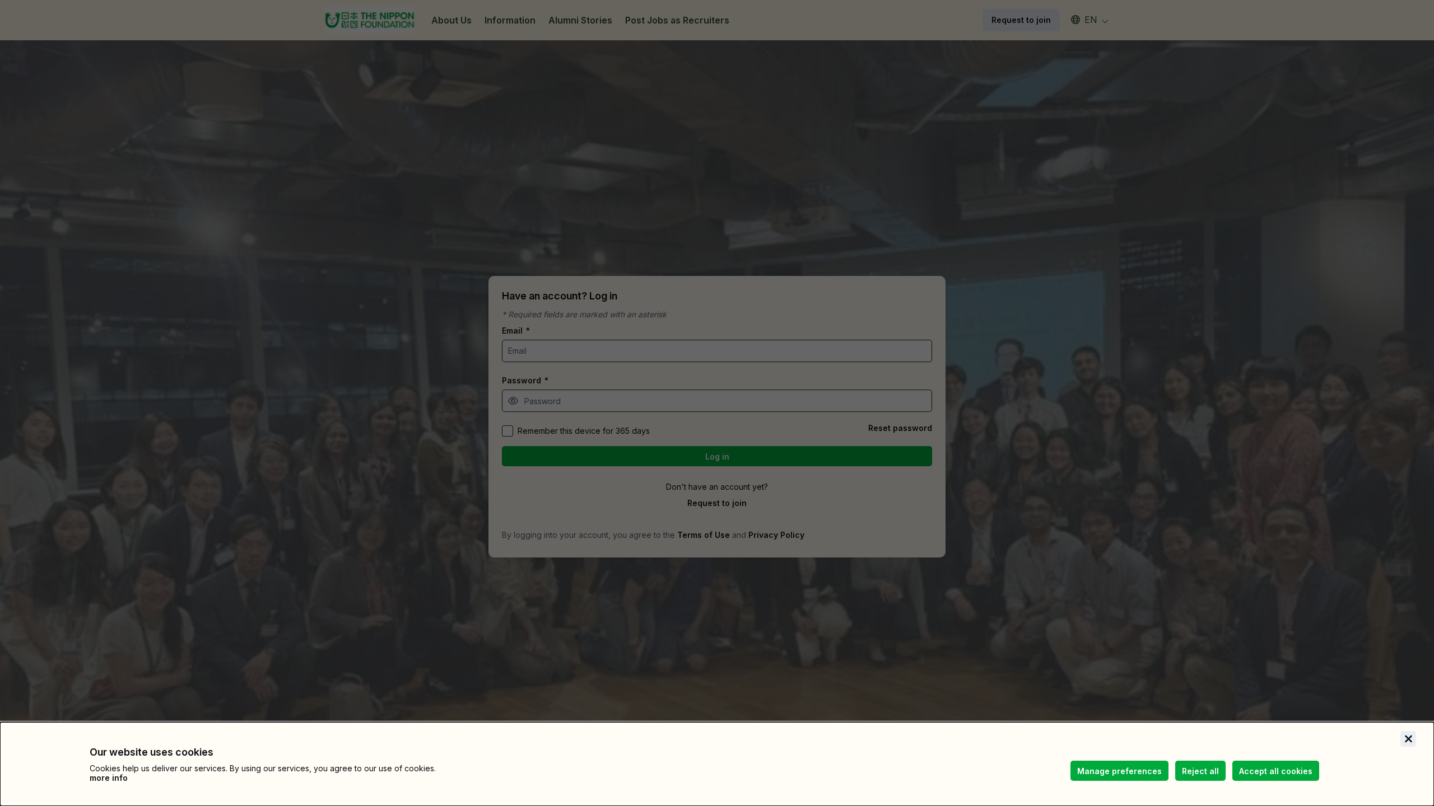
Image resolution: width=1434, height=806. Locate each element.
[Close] (1408, 739)
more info (109, 777)
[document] (717, 764)
